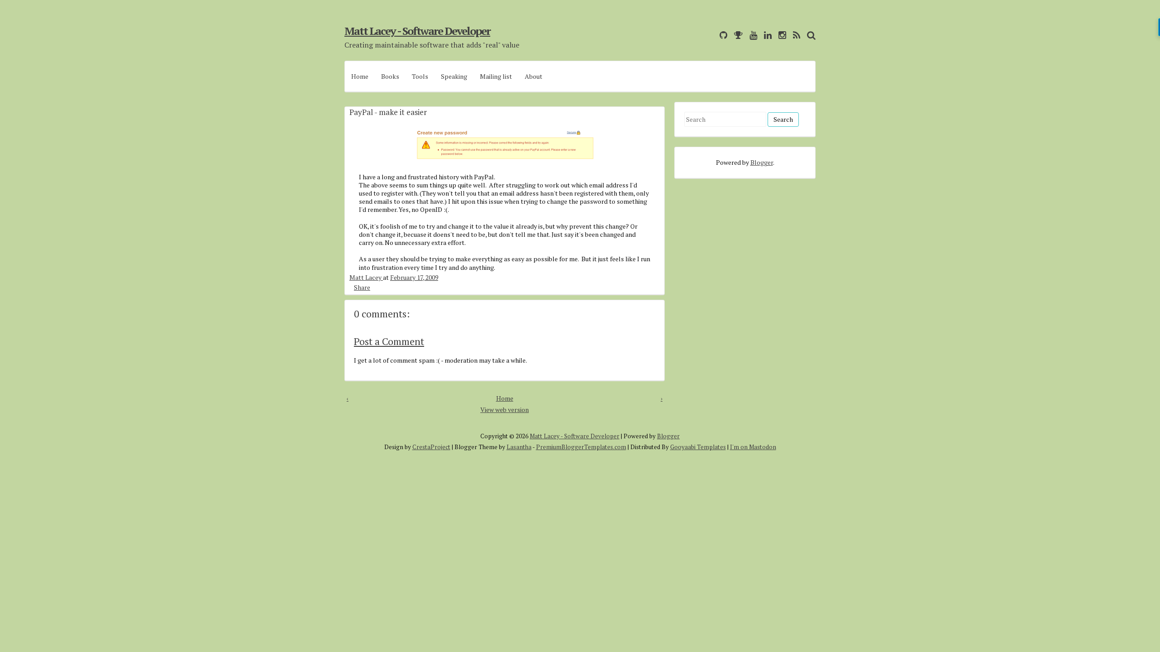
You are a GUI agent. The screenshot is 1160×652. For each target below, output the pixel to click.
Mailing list (496, 76)
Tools (420, 76)
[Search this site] (809, 35)
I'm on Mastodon (753, 447)
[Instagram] (780, 35)
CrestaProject (431, 447)
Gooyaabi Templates (698, 447)
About (533, 76)
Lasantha (519, 447)
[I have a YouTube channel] (751, 35)
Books (390, 76)
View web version (504, 409)
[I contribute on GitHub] (721, 35)
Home (359, 76)
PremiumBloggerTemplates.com (581, 447)
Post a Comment (389, 341)
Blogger (761, 162)
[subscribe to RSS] (794, 35)
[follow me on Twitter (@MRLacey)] (710, 35)
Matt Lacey (366, 277)
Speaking (454, 76)
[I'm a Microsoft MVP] (736, 35)
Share (362, 287)
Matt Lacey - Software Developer (417, 31)
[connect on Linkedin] (765, 35)
